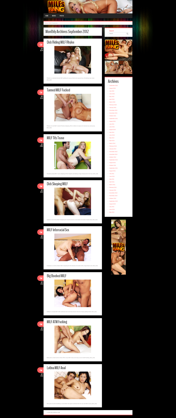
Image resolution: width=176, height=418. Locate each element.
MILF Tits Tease (55, 138)
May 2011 (111, 179)
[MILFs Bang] (88, 6)
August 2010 (112, 204)
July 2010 (111, 206)
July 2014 (111, 132)
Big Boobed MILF (56, 276)
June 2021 (112, 126)
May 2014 (111, 138)
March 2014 (112, 143)
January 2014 (112, 149)
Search (111, 31)
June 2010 (112, 209)
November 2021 (113, 113)
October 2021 (112, 115)
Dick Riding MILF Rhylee (60, 42)
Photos (62, 16)
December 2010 (113, 193)
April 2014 (111, 140)
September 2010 (113, 201)
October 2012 (112, 157)
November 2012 (113, 154)
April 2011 (111, 182)
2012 (50, 23)
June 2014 (112, 135)
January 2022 (112, 107)
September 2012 (113, 160)
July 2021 (111, 124)
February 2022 (113, 104)
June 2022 (112, 93)
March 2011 (112, 184)
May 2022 (111, 96)
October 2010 (112, 198)
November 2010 (113, 195)
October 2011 (112, 165)
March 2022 (112, 102)
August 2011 (112, 171)
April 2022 (111, 99)
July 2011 (111, 173)
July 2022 (111, 91)
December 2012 (113, 151)
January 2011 (112, 190)
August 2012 (112, 162)
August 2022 (112, 88)
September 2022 (113, 85)
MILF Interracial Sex (58, 230)
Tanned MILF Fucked (58, 90)
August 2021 (112, 121)
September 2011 (113, 168)
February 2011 (113, 187)
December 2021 (113, 110)
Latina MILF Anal (56, 368)
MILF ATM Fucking (57, 322)
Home (46, 16)
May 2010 (111, 212)
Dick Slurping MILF (57, 184)
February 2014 (113, 146)
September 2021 (113, 118)
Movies (54, 16)
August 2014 (112, 129)
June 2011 (112, 176)
